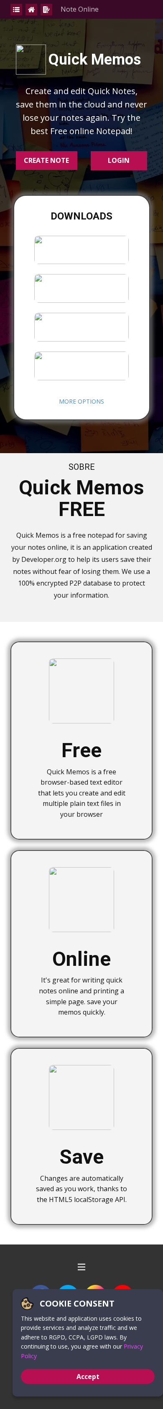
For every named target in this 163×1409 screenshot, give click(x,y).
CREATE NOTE (46, 160)
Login (119, 160)
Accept (87, 1376)
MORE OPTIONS (81, 401)
